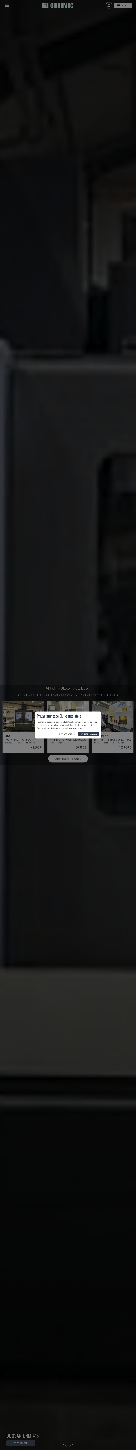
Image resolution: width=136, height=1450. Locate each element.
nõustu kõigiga (88, 734)
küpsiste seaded (66, 734)
